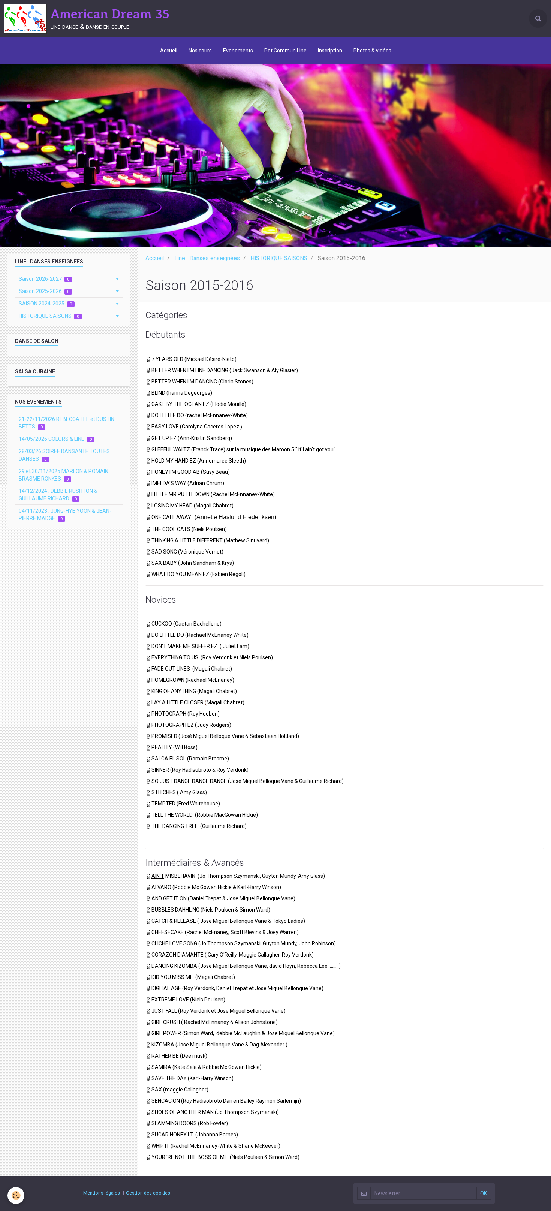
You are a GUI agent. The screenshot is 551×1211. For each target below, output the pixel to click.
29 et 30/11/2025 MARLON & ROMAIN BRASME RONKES (63, 475)
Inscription (330, 51)
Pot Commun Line (285, 51)
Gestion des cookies (148, 1193)
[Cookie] (15, 1195)
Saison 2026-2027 (44, 279)
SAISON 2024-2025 (45, 304)
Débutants (165, 334)
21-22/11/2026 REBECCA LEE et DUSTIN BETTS (66, 423)
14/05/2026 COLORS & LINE (55, 439)
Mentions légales (101, 1193)
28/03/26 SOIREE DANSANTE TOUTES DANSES (64, 455)
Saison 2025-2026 (44, 291)
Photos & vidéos (372, 51)
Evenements (238, 51)
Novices (160, 599)
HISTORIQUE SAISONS (278, 258)
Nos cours (200, 51)
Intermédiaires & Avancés (194, 863)
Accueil (168, 51)
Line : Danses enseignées (207, 258)
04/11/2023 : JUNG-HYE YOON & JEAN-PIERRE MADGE (65, 514)
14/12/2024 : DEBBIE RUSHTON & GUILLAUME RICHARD (58, 494)
